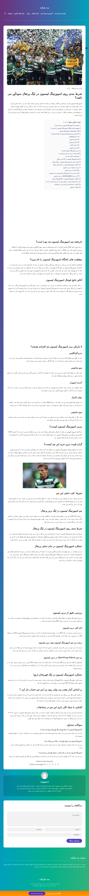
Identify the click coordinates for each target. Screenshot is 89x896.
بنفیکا (59, 376)
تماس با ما (53, 885)
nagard (44, 782)
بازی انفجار (35, 13)
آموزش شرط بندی (47, 13)
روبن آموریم (71, 432)
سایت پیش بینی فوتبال (51, 537)
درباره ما (48, 885)
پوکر (28, 13)
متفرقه (10, 13)
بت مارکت (44, 7)
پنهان (65, 122)
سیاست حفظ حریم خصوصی (39, 885)
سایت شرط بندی (60, 13)
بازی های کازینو (19, 13)
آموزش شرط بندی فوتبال (27, 537)
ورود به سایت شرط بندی (37, 893)
